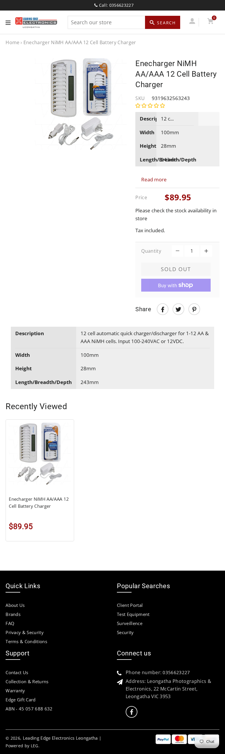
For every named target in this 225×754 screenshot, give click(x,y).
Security (125, 632)
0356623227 (176, 672)
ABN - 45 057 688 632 (29, 709)
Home (12, 42)
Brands (13, 614)
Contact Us (17, 672)
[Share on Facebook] (162, 309)
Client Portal (130, 605)
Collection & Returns (27, 681)
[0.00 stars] (150, 105)
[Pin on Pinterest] (194, 309)
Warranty (15, 690)
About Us (15, 605)
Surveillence (129, 623)
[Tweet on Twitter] (178, 309)
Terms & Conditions (26, 641)
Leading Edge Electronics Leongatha (60, 738)
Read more (154, 179)
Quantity (151, 251)
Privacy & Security (25, 632)
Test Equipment (133, 614)
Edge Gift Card (20, 700)
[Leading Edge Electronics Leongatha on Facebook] (131, 712)
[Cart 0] (210, 22)
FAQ (10, 623)
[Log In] (192, 22)
